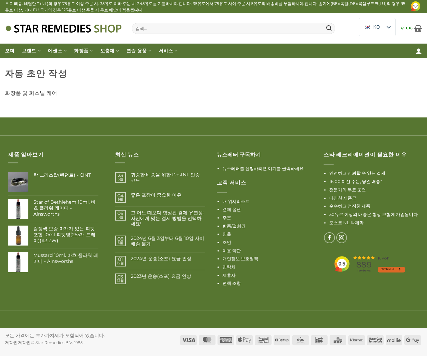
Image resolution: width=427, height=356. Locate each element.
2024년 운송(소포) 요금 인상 (161, 259)
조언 (227, 242)
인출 (227, 234)
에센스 (55, 51)
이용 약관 (232, 250)
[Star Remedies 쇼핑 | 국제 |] (63, 28)
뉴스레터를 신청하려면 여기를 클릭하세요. (264, 168)
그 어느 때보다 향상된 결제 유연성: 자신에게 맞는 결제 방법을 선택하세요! (167, 218)
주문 (227, 217)
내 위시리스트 (236, 201)
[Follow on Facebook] (329, 237)
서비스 (166, 51)
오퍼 (10, 51)
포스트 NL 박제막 (346, 222)
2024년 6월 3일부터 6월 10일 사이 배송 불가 (167, 241)
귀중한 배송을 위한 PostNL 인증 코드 (165, 177)
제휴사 (229, 275)
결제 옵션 (232, 209)
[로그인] (418, 51)
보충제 (107, 51)
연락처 (229, 266)
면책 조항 (232, 283)
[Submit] (329, 28)
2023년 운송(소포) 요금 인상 (161, 276)
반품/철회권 (234, 226)
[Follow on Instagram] (341, 237)
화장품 (81, 51)
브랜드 (29, 51)
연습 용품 (136, 51)
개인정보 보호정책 (240, 258)
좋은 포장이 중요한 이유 (156, 195)
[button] (411, 28)
